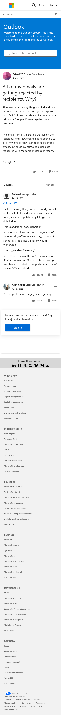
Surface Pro (8, 380)
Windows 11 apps (11, 418)
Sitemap (7, 699)
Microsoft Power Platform (14, 561)
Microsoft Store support (14, 444)
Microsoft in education (13, 486)
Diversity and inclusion (13, 672)
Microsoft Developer (12, 598)
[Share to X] (25, 365)
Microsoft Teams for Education (16, 497)
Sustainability (9, 683)
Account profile (10, 433)
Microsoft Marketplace (13, 619)
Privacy (36, 699)
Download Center (11, 439)
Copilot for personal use (14, 402)
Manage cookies (10, 703)
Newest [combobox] (51, 184)
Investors (8, 667)
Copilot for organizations (14, 396)
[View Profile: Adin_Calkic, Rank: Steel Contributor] (6, 286)
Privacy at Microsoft (12, 662)
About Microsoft (10, 651)
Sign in (18, 327)
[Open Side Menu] (4, 5)
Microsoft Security (11, 545)
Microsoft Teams (10, 566)
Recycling (22, 706)
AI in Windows (10, 407)
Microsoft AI (9, 539)
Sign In (53, 5)
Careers (7, 646)
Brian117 (18, 74)
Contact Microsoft (22, 699)
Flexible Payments (11, 471)
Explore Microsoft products (15, 413)
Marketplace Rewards (13, 625)
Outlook (9, 14)
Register (42, 5)
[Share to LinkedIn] (14, 365)
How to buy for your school (15, 508)
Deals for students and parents (16, 519)
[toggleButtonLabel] (56, 14)
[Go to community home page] (11, 5)
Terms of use (27, 703)
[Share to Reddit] (30, 365)
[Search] (34, 5)
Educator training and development (18, 513)
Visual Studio (9, 630)
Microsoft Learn (10, 603)
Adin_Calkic (18, 284)
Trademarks (40, 703)
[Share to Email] (47, 365)
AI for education (10, 524)
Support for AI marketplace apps (17, 609)
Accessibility (9, 678)
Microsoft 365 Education (14, 503)
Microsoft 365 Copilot (13, 572)
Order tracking (10, 455)
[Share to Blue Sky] (36, 365)
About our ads (36, 706)
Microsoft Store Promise (14, 466)
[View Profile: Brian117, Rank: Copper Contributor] (7, 76)
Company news (10, 656)
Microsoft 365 (9, 556)
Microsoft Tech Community (15, 614)
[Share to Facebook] (19, 365)
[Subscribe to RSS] (42, 365)
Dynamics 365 (10, 550)
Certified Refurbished (13, 460)
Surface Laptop (10, 386)
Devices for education (13, 492)
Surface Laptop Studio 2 (14, 391)
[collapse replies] (30, 191)
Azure (6, 592)
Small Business (10, 577)
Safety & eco (9, 706)
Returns (7, 449)
